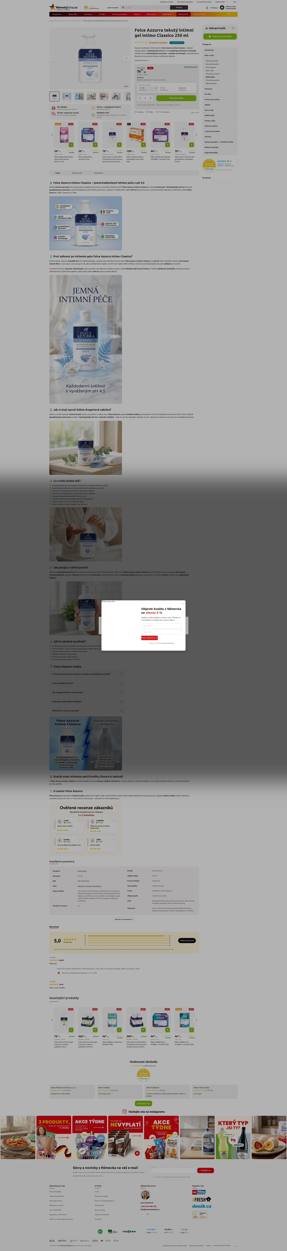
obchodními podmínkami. (167, 643)
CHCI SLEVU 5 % (149, 638)
